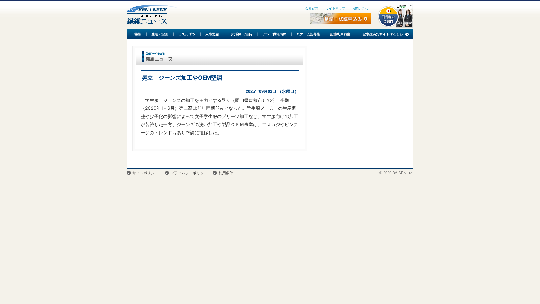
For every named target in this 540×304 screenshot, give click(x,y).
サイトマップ (335, 8)
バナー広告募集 (308, 34)
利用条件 (226, 173)
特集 (137, 34)
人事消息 (212, 34)
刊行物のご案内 (241, 34)
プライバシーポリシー (189, 173)
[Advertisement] (359, 91)
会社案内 (311, 8)
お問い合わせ (361, 8)
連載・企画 (160, 34)
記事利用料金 (339, 34)
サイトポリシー (145, 173)
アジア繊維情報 (275, 34)
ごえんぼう (187, 34)
